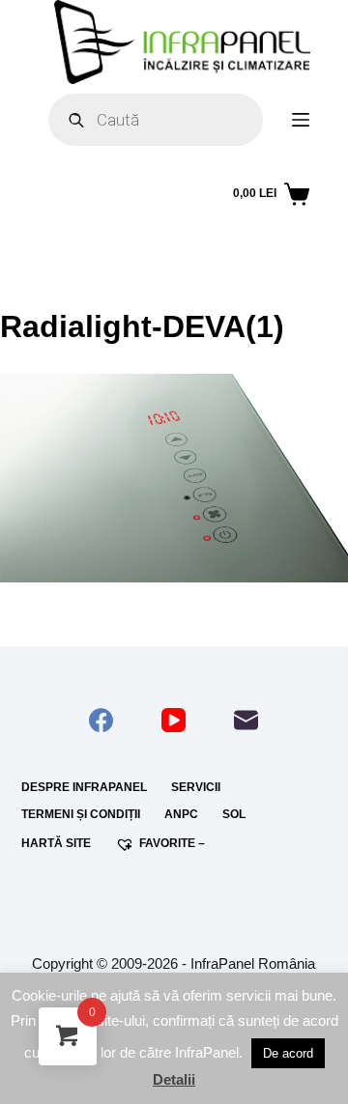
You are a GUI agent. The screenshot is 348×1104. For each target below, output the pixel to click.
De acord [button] (288, 1053)
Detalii (174, 1079)
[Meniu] (300, 119)
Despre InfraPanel (84, 787)
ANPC (181, 814)
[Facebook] (101, 720)
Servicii (195, 787)
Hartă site (56, 843)
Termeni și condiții (80, 814)
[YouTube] (173, 720)
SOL (234, 814)
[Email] (246, 720)
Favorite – (172, 843)
